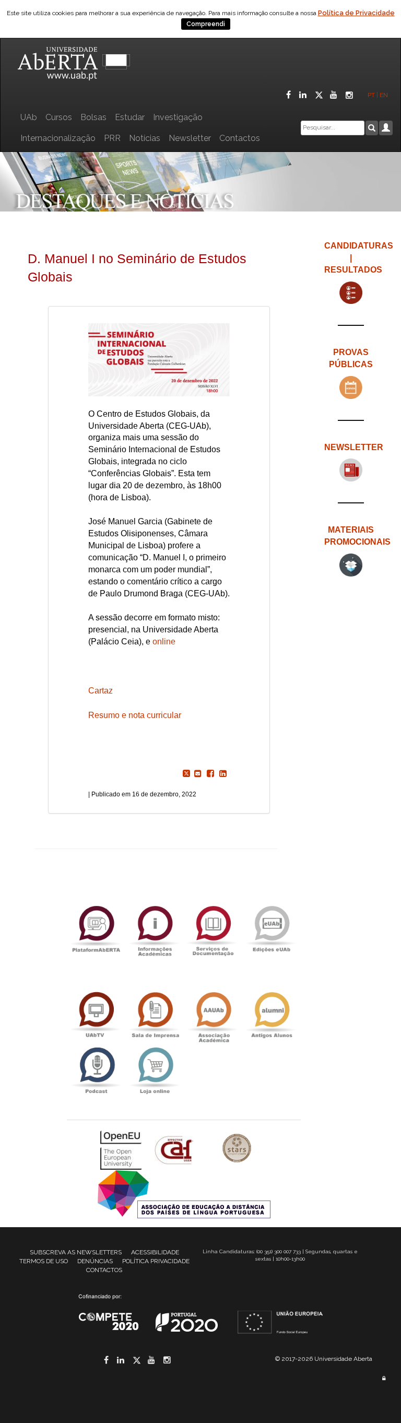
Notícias (144, 138)
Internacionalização (58, 138)
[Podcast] (96, 1070)
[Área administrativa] (383, 1378)
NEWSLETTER (353, 447)
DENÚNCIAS (95, 1261)
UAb (28, 117)
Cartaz (100, 690)
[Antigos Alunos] (271, 1015)
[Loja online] (154, 1070)
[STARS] (237, 1150)
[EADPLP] (184, 1193)
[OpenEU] (122, 1150)
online (163, 641)
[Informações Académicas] (154, 929)
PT (371, 95)
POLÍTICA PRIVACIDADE (156, 1261)
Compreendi (205, 24)
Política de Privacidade (356, 13)
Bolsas (93, 117)
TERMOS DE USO (43, 1261)
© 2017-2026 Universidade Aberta (323, 1358)
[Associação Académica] (213, 1015)
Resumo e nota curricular (134, 715)
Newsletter (190, 138)
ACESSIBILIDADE (155, 1252)
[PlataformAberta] (96, 929)
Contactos (239, 138)
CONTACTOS (104, 1270)
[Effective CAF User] (175, 1150)
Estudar (130, 117)
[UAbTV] (96, 1015)
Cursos (58, 117)
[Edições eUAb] (271, 929)
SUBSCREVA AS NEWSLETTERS (76, 1252)
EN (385, 95)
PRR (112, 138)
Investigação (178, 117)
